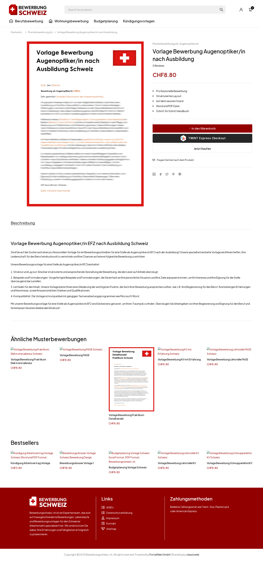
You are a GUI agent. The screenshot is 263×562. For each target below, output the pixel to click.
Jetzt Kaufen (202, 148)
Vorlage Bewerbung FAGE (74, 355)
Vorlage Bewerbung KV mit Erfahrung (179, 359)
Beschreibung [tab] (23, 223)
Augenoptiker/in (189, 43)
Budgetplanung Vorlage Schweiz (128, 467)
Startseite (16, 32)
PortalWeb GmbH (159, 554)
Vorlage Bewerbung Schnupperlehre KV (229, 463)
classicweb (192, 554)
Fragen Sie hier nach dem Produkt (175, 160)
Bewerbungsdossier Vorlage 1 (77, 463)
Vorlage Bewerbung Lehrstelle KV (177, 463)
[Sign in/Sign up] (241, 9)
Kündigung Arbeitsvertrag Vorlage (30, 463)
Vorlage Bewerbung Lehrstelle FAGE (227, 359)
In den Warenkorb (204, 128)
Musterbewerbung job (40, 32)
